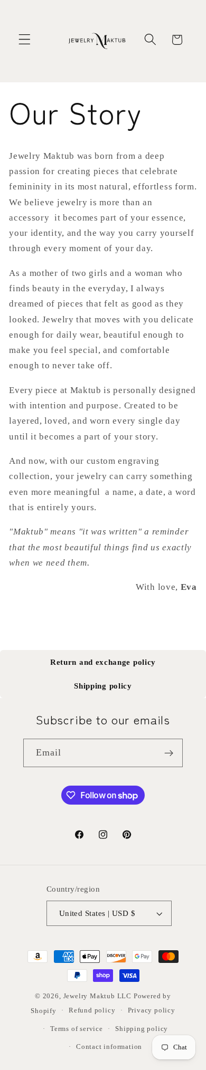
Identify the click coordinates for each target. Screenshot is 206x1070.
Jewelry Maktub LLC (97, 996)
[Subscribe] (169, 753)
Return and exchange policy (103, 662)
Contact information (109, 1046)
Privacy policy (151, 1010)
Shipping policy (103, 686)
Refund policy (92, 1010)
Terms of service (76, 1029)
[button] (24, 39)
